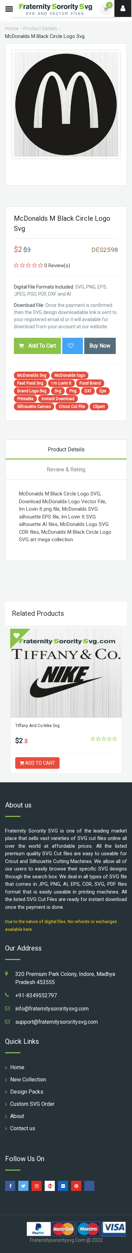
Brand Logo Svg (31, 391)
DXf (88, 391)
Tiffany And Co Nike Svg (37, 725)
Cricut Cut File (72, 406)
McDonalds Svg (31, 375)
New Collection (28, 1079)
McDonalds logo (69, 375)
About (17, 1116)
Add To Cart (41, 345)
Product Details (40, 28)
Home (12, 28)
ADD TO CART (39, 763)
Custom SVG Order (32, 1104)
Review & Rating (66, 469)
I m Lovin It (61, 383)
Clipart (99, 406)
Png (72, 391)
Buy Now (99, 345)
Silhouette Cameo (34, 406)
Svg (57, 391)
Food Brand (90, 383)
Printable (25, 398)
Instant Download (58, 398)
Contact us (22, 1128)
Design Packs (26, 1092)
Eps (103, 391)
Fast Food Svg (30, 383)
